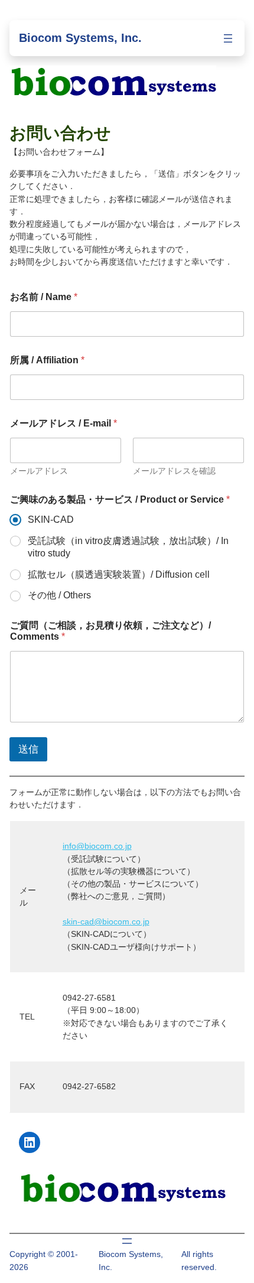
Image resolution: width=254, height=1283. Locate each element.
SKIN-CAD (51, 519)
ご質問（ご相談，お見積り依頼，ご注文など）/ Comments (110, 631)
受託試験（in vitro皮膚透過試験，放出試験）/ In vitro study (128, 547)
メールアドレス (39, 471)
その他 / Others (59, 595)
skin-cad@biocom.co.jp (106, 921)
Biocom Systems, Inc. (80, 37)
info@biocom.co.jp (97, 846)
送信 (28, 749)
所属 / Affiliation (47, 360)
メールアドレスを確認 (174, 471)
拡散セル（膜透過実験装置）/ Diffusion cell (119, 574)
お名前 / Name (43, 297)
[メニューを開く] (228, 38)
